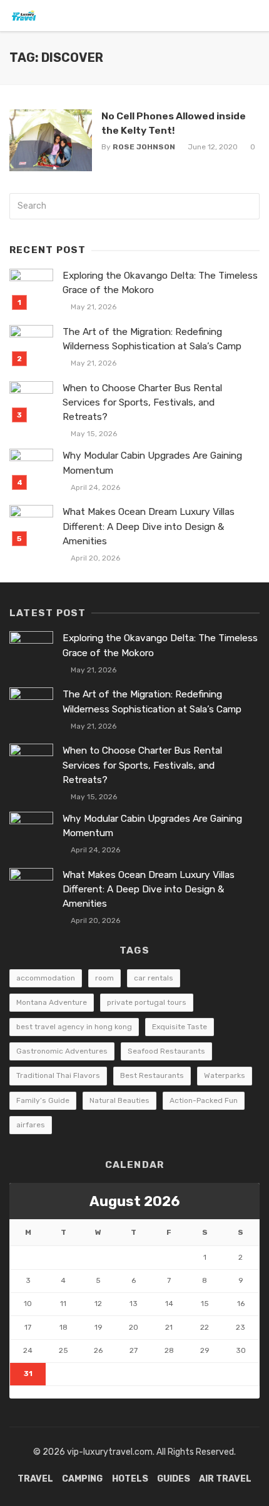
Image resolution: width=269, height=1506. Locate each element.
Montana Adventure (51, 1002)
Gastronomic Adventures (62, 1051)
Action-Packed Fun (204, 1100)
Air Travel (225, 1479)
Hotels (130, 1479)
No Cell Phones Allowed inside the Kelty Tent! (173, 123)
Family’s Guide (42, 1100)
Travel (35, 1479)
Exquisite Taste (179, 1026)
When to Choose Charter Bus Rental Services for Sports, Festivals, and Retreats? (142, 402)
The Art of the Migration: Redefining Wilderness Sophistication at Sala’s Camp (152, 339)
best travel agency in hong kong (74, 1026)
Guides (173, 1479)
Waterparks (224, 1075)
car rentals (153, 978)
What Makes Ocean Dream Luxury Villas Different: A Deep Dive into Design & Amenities (149, 526)
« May (21, 1392)
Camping (82, 1479)
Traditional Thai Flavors (58, 1075)
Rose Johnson (144, 146)
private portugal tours (146, 1002)
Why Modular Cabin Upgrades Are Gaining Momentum (152, 463)
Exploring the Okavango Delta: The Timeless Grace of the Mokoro (160, 283)
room (104, 978)
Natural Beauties (119, 1100)
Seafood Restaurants (166, 1051)
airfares (30, 1124)
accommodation (45, 978)
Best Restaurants (152, 1075)
